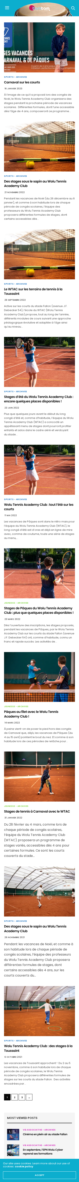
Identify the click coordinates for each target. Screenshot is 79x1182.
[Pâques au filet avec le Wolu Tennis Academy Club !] (39, 677)
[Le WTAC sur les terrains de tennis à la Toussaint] (39, 254)
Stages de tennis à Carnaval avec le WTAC (37, 811)
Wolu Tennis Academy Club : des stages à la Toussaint (38, 1048)
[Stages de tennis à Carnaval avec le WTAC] (39, 777)
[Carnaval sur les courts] (39, 47)
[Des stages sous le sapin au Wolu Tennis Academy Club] (39, 146)
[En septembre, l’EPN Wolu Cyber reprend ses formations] (13, 1150)
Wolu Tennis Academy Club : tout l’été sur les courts (38, 506)
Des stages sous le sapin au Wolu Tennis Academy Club (35, 183)
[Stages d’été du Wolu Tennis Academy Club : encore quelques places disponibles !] (39, 362)
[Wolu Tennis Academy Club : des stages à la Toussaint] (39, 1011)
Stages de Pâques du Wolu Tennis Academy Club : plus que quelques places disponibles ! (39, 610)
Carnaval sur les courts (22, 82)
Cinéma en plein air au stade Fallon (45, 1134)
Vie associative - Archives (39, 1130)
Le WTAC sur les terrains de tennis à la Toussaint (33, 291)
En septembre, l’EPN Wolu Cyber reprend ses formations (43, 1151)
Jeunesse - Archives (16, 603)
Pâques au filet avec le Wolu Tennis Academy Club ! (31, 714)
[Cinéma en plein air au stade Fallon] (13, 1134)
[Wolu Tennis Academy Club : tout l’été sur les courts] (39, 470)
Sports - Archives (15, 77)
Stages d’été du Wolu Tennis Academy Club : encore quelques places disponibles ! (38, 399)
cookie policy (24, 1166)
